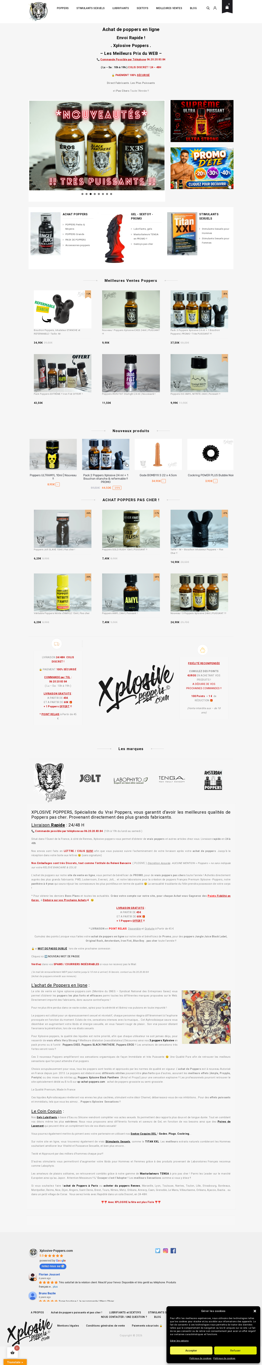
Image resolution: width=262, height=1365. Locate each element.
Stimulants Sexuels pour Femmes (215, 240)
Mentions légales (68, 1325)
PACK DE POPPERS (75, 239)
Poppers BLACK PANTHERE (98, 1044)
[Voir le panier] (228, 9)
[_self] (56, 643)
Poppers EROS (125, 1044)
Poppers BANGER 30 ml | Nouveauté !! (210, 477)
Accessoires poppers (77, 245)
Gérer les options (179, 1341)
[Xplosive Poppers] (38, 11)
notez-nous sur (51, 1266)
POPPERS (63, 8)
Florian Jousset (49, 1274)
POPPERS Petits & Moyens (75, 226)
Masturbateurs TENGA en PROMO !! (146, 236)
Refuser (235, 1350)
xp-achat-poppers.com (91, 1081)
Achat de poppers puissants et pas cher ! (76, 1312)
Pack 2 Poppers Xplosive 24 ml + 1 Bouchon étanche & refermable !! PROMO (52, 479)
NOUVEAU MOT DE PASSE (64, 956)
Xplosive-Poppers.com (56, 1250)
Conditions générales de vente (105, 1325)
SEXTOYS (142, 8)
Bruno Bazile (47, 1293)
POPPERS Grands (74, 234)
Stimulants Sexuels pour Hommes (215, 231)
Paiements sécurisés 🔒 (147, 1325)
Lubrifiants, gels (143, 229)
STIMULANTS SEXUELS (90, 8)
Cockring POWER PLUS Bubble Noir (157, 475)
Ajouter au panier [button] (59, 301)
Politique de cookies (200, 1358)
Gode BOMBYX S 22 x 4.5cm (104, 475)
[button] (255, 1311)
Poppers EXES (71, 1044)
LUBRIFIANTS (120, 8)
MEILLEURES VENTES (169, 8)
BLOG (193, 8)
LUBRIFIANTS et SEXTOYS (125, 1312)
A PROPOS (37, 1312)
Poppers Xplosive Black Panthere (99, 1077)
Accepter (191, 1350)
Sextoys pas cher (143, 244)
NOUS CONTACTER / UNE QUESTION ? (124, 1317)
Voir (67, 301)
